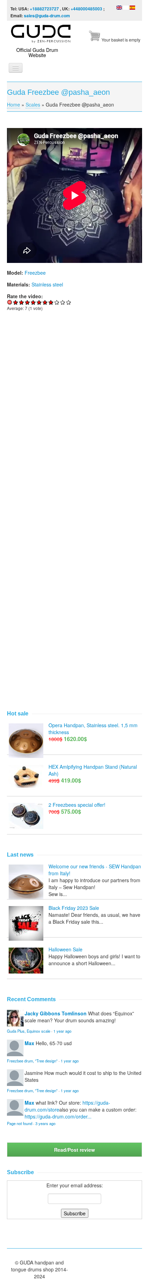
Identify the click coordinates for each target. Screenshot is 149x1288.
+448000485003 (86, 9)
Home (13, 104)
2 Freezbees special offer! (77, 804)
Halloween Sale (65, 949)
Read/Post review (74, 1149)
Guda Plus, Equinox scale (28, 1031)
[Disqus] (74, 412)
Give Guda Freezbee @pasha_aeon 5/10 (39, 302)
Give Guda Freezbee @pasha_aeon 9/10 (63, 302)
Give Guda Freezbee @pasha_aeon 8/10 (57, 302)
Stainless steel (47, 284)
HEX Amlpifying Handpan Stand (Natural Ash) (93, 770)
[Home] (41, 32)
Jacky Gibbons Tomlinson (56, 1013)
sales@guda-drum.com (47, 15)
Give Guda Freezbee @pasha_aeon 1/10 (16, 302)
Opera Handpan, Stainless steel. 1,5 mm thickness (93, 729)
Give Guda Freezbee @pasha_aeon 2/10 (22, 302)
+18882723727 (44, 9)
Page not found (19, 1123)
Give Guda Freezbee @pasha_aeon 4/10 (33, 302)
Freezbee (35, 272)
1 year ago (62, 1031)
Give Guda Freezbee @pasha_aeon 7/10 (51, 302)
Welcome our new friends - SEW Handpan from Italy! (95, 870)
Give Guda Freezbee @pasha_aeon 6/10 (45, 302)
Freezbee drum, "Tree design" (32, 1060)
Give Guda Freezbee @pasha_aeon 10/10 (69, 302)
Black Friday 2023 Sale (74, 907)
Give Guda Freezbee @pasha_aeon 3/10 (27, 302)
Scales (33, 104)
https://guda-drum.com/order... (58, 1116)
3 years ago (45, 1123)
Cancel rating (10, 302)
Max (29, 1043)
